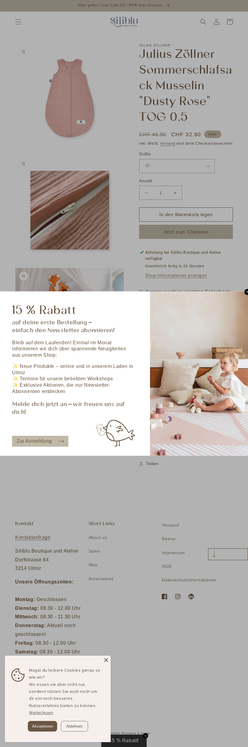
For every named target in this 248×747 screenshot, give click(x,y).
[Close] (106, 660)
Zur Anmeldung (34, 441)
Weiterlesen (41, 712)
